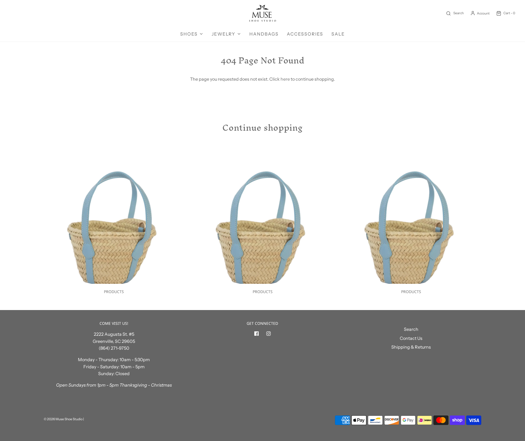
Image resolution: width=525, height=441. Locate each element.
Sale (338, 34)
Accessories (305, 34)
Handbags (264, 34)
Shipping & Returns (411, 347)
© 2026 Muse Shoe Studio (63, 419)
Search (411, 329)
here (285, 79)
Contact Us (411, 338)
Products (114, 291)
